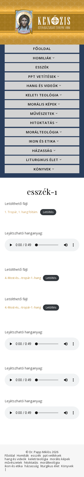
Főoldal (42, 48)
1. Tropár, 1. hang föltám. (21, 212)
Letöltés (48, 212)
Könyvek (42, 169)
